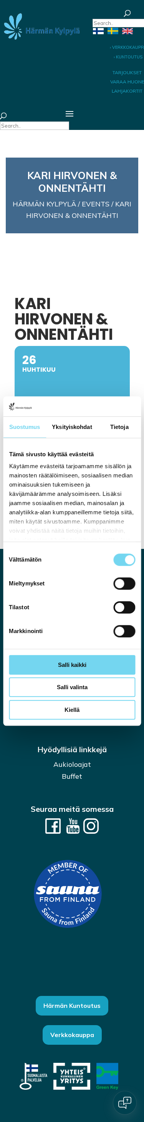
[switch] (124, 583)
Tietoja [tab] (119, 427)
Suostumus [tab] (24, 427)
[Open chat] (124, 1102)
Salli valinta (72, 687)
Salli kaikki (72, 665)
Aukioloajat (72, 764)
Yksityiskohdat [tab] (72, 427)
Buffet (72, 776)
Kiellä (72, 709)
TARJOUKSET (127, 72)
